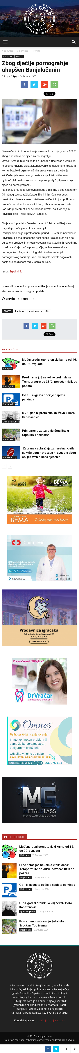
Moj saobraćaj (9, 457)
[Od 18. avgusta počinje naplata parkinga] (11, 399)
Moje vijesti (22, 50)
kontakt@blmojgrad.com (50, 1020)
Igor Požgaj (11, 76)
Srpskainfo (15, 271)
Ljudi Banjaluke (10, 421)
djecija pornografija (39, 311)
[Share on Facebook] (48, 1049)
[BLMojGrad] (39, 17)
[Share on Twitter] (56, 1049)
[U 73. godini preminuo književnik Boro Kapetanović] (11, 417)
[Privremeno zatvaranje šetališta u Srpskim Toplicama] (11, 435)
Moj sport (7, 368)
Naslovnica (7, 50)
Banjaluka (20, 311)
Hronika (36, 50)
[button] (74, 42)
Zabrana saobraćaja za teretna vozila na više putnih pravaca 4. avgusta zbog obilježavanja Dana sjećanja (49, 453)
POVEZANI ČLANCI (11, 349)
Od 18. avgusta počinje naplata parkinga (47, 885)
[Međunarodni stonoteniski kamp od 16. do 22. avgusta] (11, 364)
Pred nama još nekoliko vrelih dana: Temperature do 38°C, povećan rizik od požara (49, 381)
